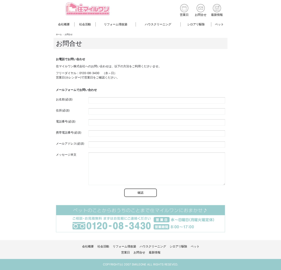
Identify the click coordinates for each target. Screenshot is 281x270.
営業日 (184, 14)
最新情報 (217, 14)
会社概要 (64, 24)
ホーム (59, 34)
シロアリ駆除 (196, 24)
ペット (219, 24)
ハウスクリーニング (158, 24)
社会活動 (85, 24)
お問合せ (201, 14)
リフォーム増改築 (115, 24)
